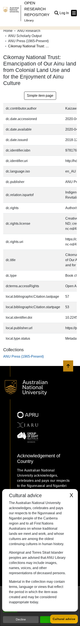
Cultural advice (64, 619)
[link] (23, 356)
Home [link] (8, 31)
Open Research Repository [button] (36, 9)
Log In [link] (64, 13)
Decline (21, 619)
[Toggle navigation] (74, 13)
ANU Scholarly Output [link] (25, 36)
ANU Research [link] (28, 31)
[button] (56, 13)
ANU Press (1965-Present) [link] (28, 41)
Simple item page (40, 95)
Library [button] (29, 20)
